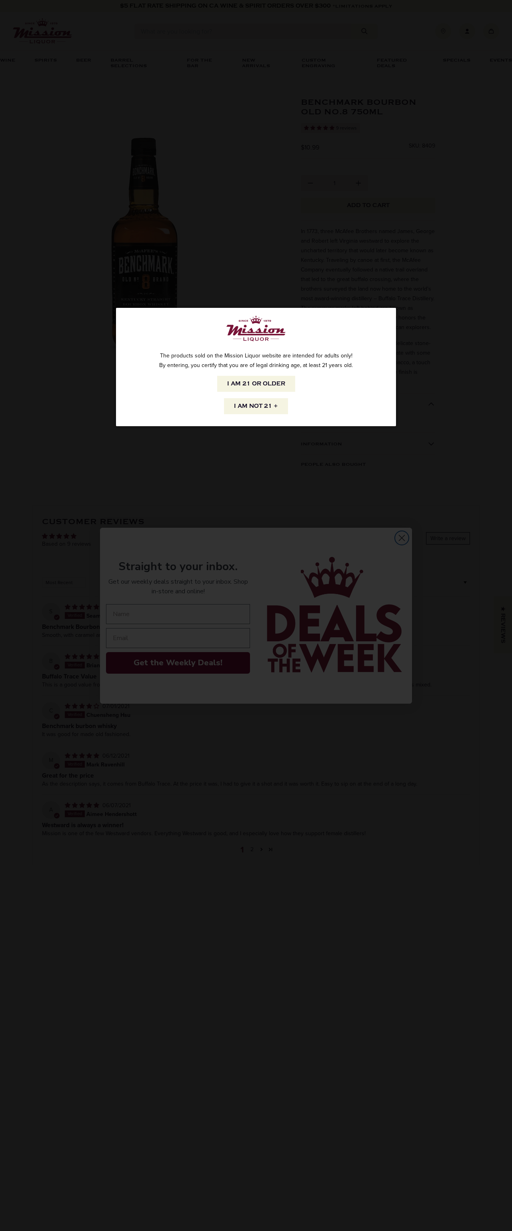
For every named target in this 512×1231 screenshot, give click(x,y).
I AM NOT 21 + (256, 406)
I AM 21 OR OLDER (256, 383)
